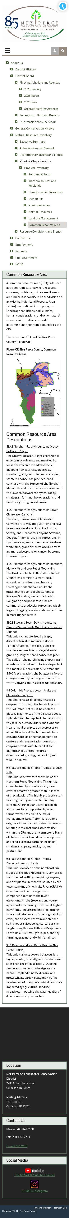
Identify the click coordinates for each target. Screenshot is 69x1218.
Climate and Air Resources (46, 192)
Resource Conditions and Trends (41, 231)
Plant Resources (39, 205)
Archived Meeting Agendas (41, 109)
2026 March (31, 95)
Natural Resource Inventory (33, 135)
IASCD (19, 264)
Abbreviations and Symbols (37, 148)
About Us (17, 63)
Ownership (36, 199)
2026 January (32, 89)
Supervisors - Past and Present (40, 115)
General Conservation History (34, 128)
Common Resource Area (44, 225)
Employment (24, 244)
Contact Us (22, 238)
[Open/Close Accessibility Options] (62, 6)
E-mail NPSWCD (16, 1146)
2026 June (30, 102)
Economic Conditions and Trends (41, 155)
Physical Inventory (36, 168)
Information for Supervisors (38, 122)
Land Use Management (43, 218)
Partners (21, 251)
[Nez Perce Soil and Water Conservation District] (34, 23)
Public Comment (26, 258)
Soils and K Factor (40, 174)
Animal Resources (40, 212)
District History (25, 69)
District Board (24, 76)
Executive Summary (32, 141)
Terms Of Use (60, 1207)
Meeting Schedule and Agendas (40, 82)
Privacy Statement (42, 1207)
